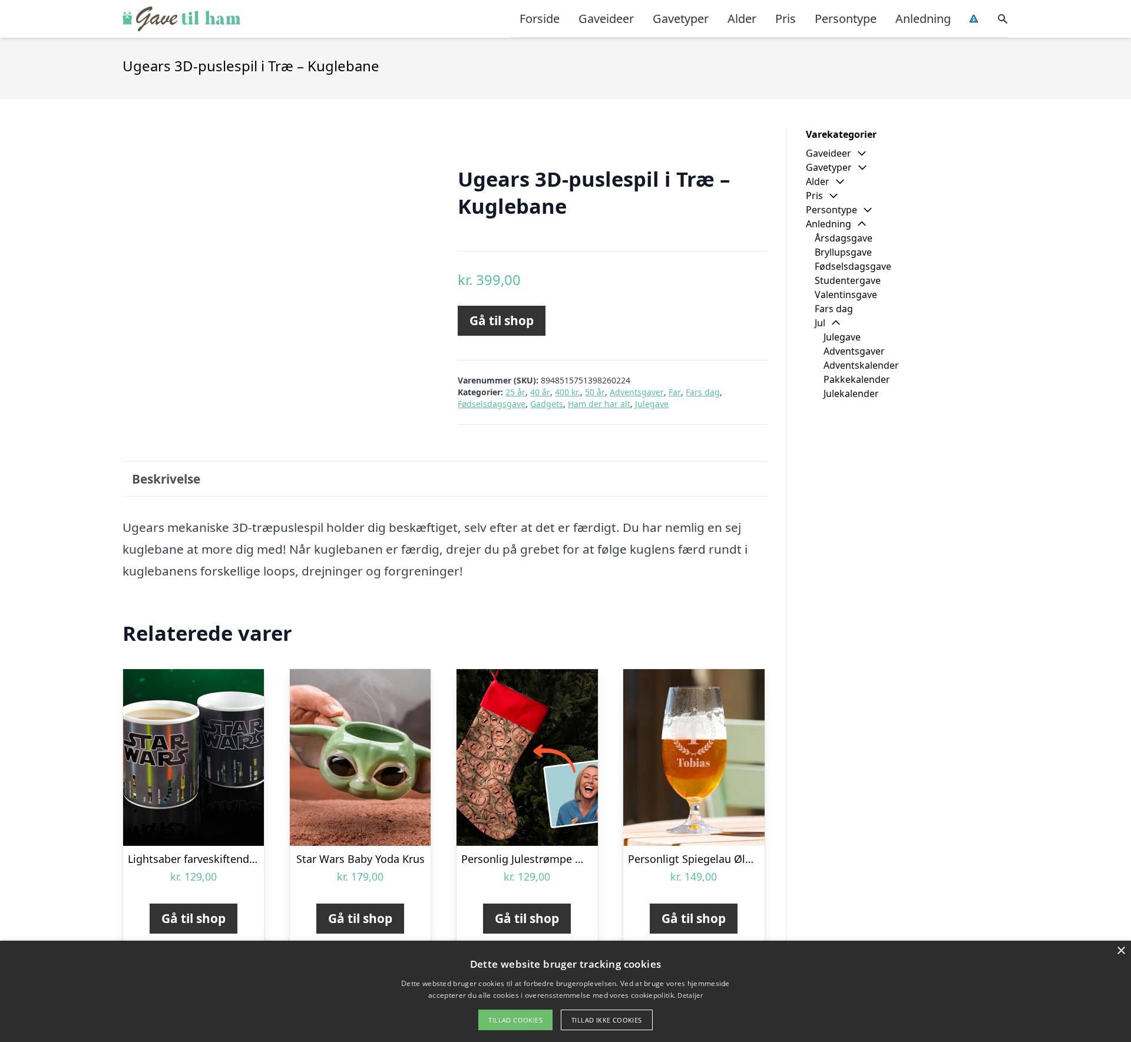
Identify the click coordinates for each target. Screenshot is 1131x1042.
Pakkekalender (857, 379)
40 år (540, 392)
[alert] (565, 991)
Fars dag (703, 392)
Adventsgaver (637, 392)
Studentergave (848, 280)
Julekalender (851, 393)
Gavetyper (681, 19)
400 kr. (567, 392)
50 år (595, 392)
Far (675, 392)
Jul (820, 322)
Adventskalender (861, 365)
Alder (741, 19)
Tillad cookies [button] (515, 1019)
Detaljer (689, 995)
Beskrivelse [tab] (166, 479)
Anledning (923, 19)
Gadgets (546, 403)
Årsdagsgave (843, 237)
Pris (785, 19)
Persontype (846, 19)
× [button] (1120, 951)
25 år (515, 392)
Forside (540, 19)
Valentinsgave (846, 294)
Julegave (652, 403)
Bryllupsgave (843, 252)
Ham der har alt (599, 403)
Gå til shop (501, 320)
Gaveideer (606, 19)
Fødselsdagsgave (491, 403)
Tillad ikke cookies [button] (606, 1019)
